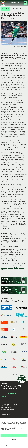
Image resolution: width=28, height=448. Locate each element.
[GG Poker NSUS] (14, 337)
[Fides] (4, 337)
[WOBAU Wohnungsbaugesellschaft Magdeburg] (23, 367)
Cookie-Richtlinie (9, 445)
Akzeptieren (14, 435)
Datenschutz (15, 445)
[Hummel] (21, 307)
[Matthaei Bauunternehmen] (4, 344)
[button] (26, 420)
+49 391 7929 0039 (5, 418)
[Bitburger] (14, 322)
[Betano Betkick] (4, 322)
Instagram (10, 268)
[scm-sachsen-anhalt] (14, 4)
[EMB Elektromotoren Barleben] (14, 329)
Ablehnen (14, 439)
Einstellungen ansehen (14, 443)
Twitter (16, 268)
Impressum (20, 445)
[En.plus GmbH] (23, 329)
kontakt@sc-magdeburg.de (7, 409)
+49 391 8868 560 (5, 411)
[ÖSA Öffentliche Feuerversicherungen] (4, 352)
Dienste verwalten (5, 431)
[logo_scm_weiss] (3, 3)
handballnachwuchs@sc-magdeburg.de (10, 416)
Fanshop (3, 269)
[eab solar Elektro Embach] (4, 329)
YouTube (21, 268)
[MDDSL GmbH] (14, 344)
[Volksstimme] (4, 367)
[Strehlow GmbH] (4, 359)
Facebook (4, 268)
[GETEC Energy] (6, 307)
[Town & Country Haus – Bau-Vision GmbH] (14, 359)
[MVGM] (23, 344)
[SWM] (21, 315)
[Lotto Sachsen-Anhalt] (23, 337)
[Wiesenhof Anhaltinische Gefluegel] (14, 367)
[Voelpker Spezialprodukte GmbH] (23, 359)
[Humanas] (6, 315)
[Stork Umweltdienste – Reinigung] (23, 352)
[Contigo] (23, 322)
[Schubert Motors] (14, 352)
